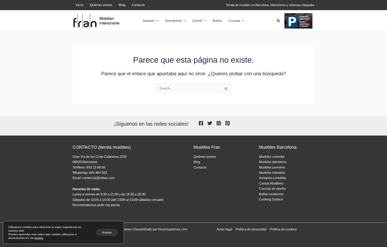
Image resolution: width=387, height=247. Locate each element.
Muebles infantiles (272, 172)
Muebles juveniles (272, 167)
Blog (197, 162)
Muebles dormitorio (272, 162)
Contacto (200, 167)
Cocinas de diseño (272, 188)
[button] (157, 21)
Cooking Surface (271, 199)
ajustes (38, 238)
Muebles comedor (272, 156)
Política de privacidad (251, 229)
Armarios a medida (272, 178)
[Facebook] (201, 123)
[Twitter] (209, 123)
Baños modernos (271, 194)
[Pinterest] (227, 123)
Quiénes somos (205, 156)
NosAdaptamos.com (172, 229)
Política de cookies (283, 229)
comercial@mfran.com (98, 178)
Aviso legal (224, 229)
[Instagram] (218, 123)
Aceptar (107, 232)
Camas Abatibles (271, 183)
